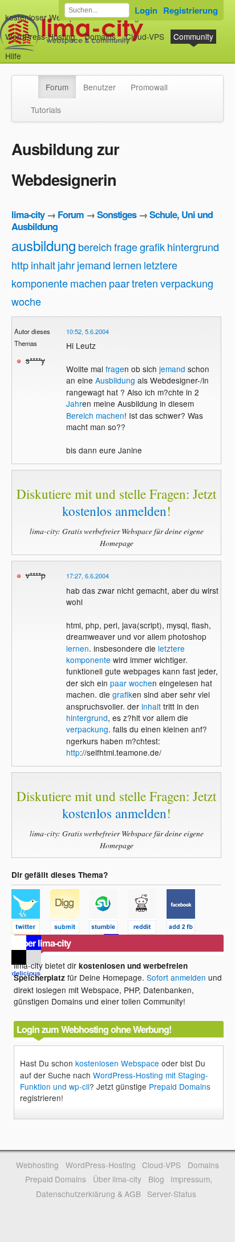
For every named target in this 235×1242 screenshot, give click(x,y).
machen (88, 283)
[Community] (30, 81)
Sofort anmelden (176, 977)
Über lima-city (117, 1179)
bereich (95, 246)
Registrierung (190, 10)
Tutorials (46, 109)
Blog (156, 1179)
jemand (94, 264)
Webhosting (37, 1164)
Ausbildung (115, 380)
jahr (66, 264)
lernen (127, 264)
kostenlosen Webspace (117, 1063)
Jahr (74, 403)
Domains (100, 36)
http (20, 264)
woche (26, 301)
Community (193, 36)
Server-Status (171, 1193)
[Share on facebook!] (185, 929)
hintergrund (193, 246)
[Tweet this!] (30, 929)
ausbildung (43, 245)
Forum (57, 87)
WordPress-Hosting (40, 36)
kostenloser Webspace (46, 17)
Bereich (80, 415)
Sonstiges (116, 214)
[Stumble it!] (108, 929)
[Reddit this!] (147, 929)
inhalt (43, 264)
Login (146, 10)
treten (145, 283)
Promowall (149, 87)
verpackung (186, 283)
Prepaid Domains (179, 1086)
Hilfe (13, 55)
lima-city (27, 214)
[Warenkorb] (30, 50)
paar (119, 283)
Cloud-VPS (144, 36)
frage (125, 246)
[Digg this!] (69, 929)
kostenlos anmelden (114, 510)
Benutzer (99, 87)
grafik (152, 246)
